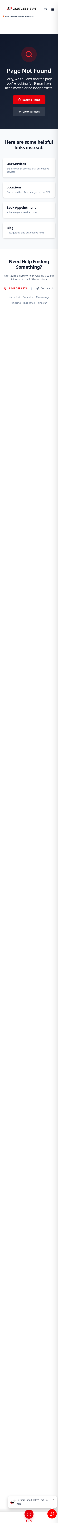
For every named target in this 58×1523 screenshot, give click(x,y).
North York (14, 297)
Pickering (16, 302)
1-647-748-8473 (18, 288)
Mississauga (42, 297)
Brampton (28, 297)
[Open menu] (53, 9)
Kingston (42, 302)
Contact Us (47, 288)
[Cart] (45, 9)
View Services (31, 111)
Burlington (29, 302)
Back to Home (31, 100)
